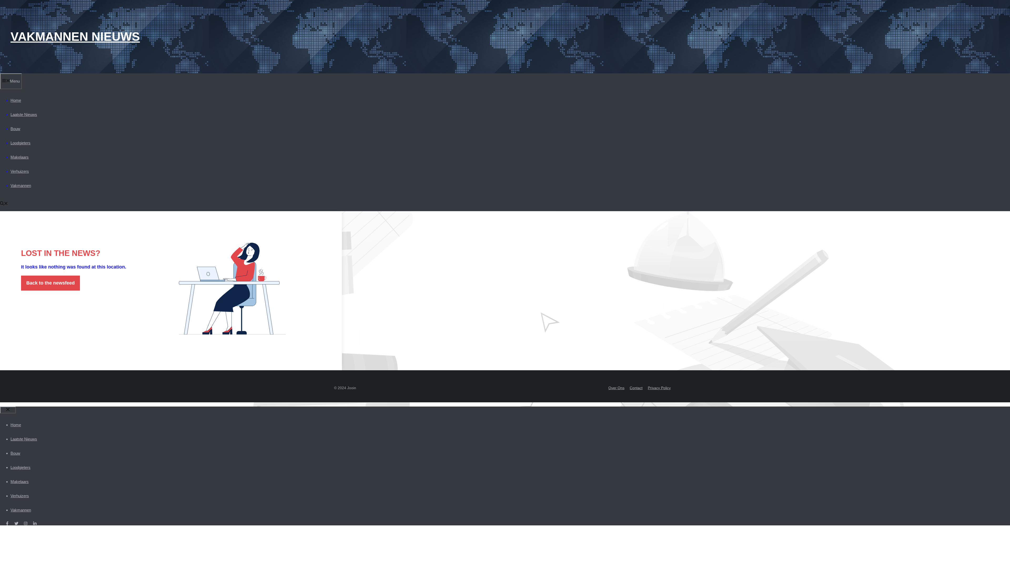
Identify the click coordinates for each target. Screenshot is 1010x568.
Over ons (616, 388)
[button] (4, 204)
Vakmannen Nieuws (75, 36)
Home (16, 100)
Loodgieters (21, 143)
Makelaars (20, 157)
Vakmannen (21, 185)
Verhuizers (20, 171)
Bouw (15, 128)
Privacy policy (659, 388)
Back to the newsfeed (50, 283)
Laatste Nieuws (24, 114)
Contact (636, 388)
